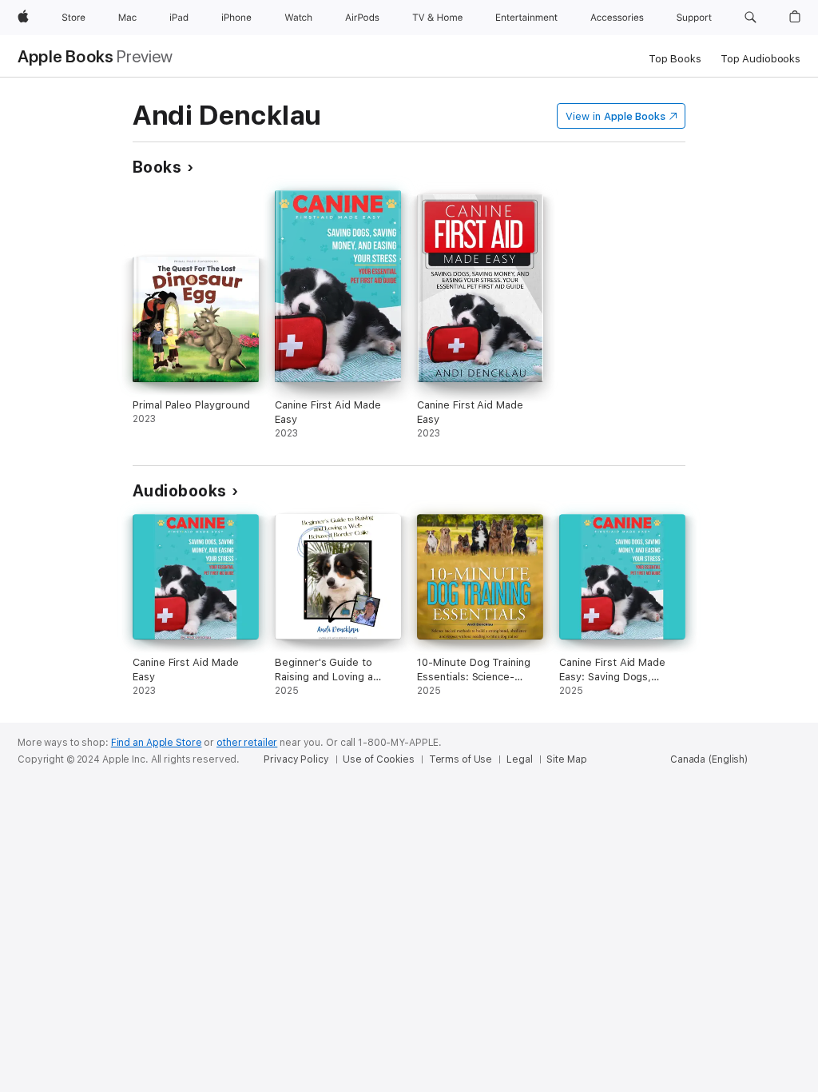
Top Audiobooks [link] (760, 59)
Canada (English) (709, 759)
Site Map (566, 759)
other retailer (246, 742)
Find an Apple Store (156, 742)
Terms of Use (461, 759)
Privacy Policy (296, 759)
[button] (750, 17)
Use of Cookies (378, 759)
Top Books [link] (675, 59)
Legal (519, 759)
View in (615, 116)
